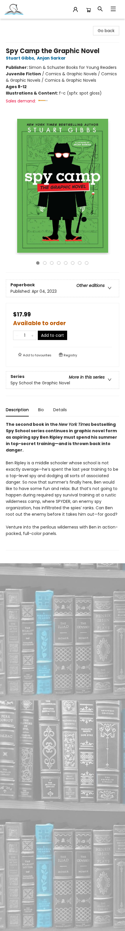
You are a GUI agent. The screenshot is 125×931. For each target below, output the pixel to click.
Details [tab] (60, 410)
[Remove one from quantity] (17, 335)
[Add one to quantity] (32, 335)
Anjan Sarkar (51, 58)
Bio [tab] (41, 410)
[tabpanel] (62, 485)
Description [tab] (17, 410)
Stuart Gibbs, (21, 58)
